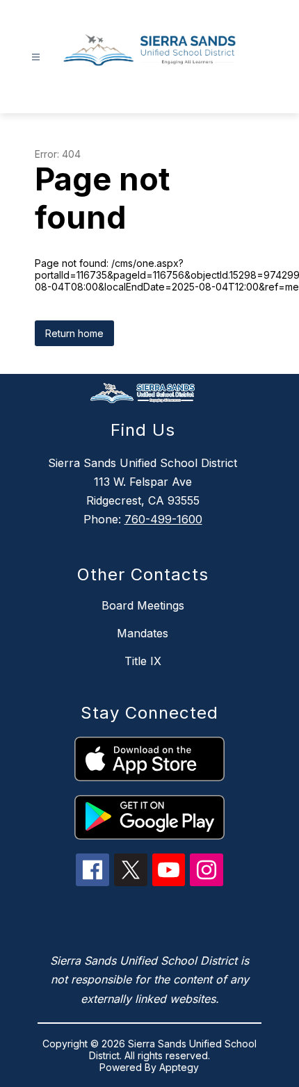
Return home (74, 333)
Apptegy (179, 1067)
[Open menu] (36, 57)
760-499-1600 (163, 519)
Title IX (142, 661)
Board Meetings (143, 605)
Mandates (142, 633)
